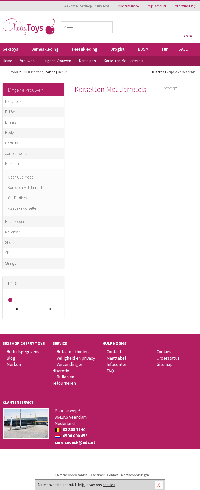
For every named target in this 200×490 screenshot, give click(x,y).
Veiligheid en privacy (76, 358)
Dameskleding (45, 49)
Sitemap (165, 364)
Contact (114, 351)
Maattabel (116, 358)
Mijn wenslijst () (185, 6)
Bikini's (10, 122)
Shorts (10, 242)
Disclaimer (97, 475)
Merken (14, 364)
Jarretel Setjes (16, 153)
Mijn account (157, 6)
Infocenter (117, 364)
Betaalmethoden (73, 351)
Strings (10, 263)
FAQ (110, 371)
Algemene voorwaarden (70, 475)
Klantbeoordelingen (135, 475)
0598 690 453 (75, 436)
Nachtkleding (15, 221)
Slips (8, 252)
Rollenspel (13, 232)
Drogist (117, 49)
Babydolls (13, 101)
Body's (10, 132)
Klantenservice (128, 6)
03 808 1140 (73, 429)
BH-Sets (11, 111)
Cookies (164, 351)
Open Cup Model (21, 177)
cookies (109, 484)
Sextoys (10, 49)
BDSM (143, 49)
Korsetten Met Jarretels (25, 187)
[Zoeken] (109, 27)
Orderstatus (168, 358)
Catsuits (11, 143)
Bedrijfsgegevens (23, 351)
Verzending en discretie (68, 367)
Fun (165, 49)
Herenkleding (84, 49)
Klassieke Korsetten (23, 208)
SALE (183, 49)
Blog (11, 358)
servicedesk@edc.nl (75, 442)
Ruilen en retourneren (64, 380)
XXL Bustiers (17, 197)
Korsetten (12, 163)
